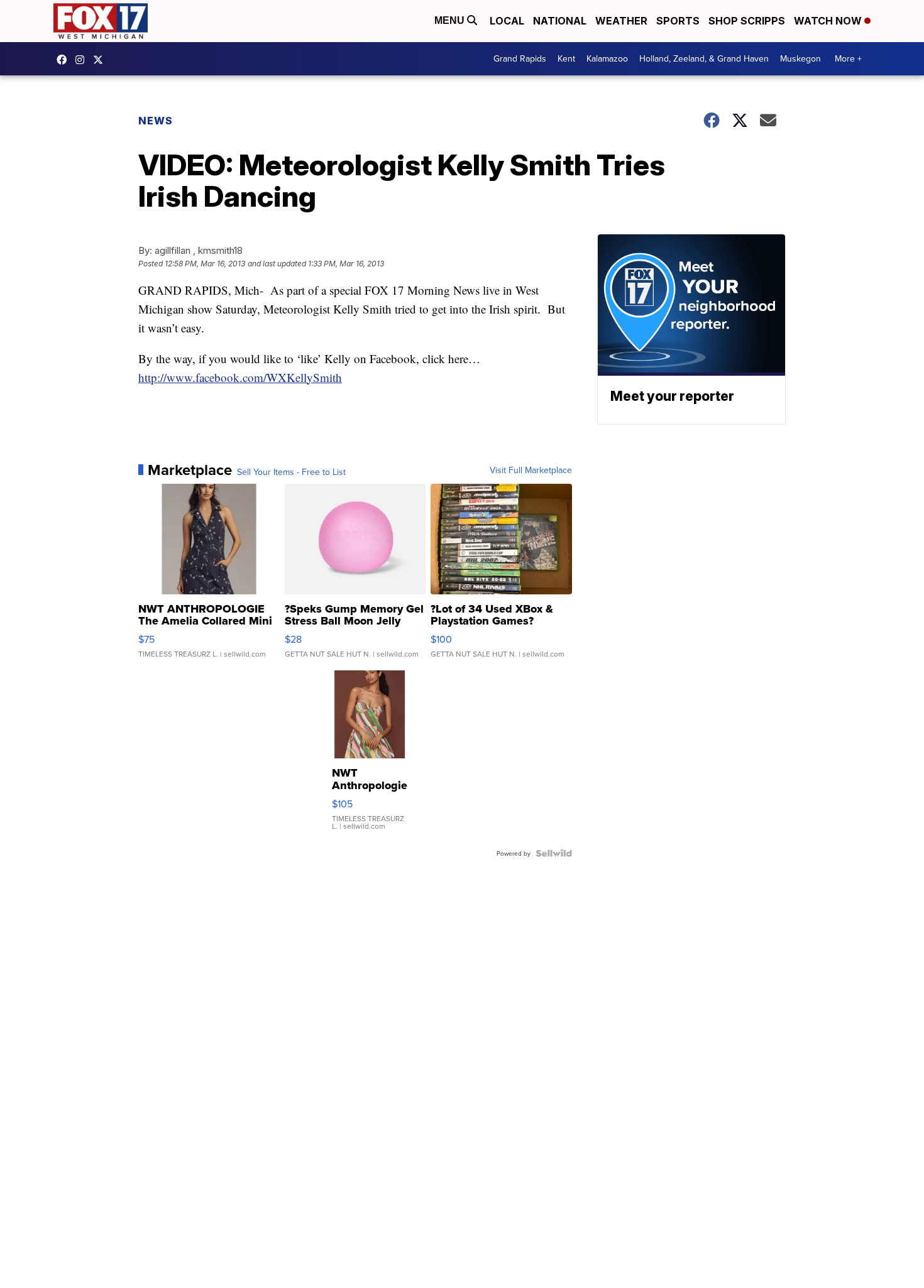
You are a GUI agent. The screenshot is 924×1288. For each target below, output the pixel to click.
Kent (566, 58)
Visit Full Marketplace (531, 470)
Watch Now (829, 20)
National (559, 20)
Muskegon (800, 58)
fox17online (65, 60)
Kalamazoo (607, 58)
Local (507, 20)
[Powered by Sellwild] (554, 853)
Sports (678, 20)
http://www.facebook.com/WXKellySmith (240, 377)
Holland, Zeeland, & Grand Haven (704, 58)
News (155, 120)
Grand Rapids (519, 58)
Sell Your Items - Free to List (291, 471)
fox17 (101, 60)
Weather (621, 20)
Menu (450, 20)
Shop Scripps (746, 20)
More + (848, 58)
